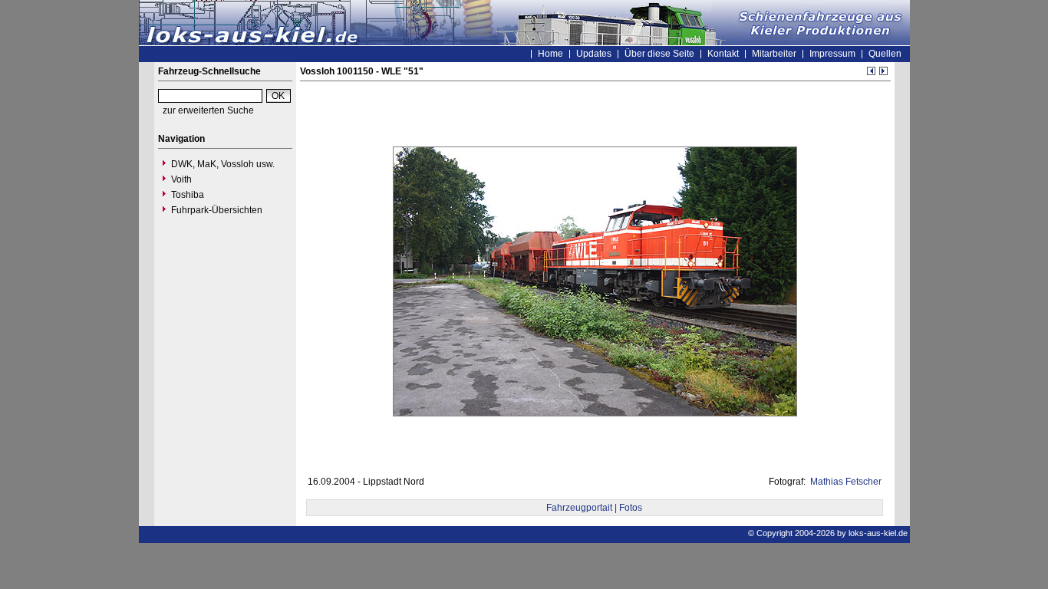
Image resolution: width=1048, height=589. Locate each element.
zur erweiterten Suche (208, 110)
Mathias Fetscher (845, 481)
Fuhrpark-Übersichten (216, 210)
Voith (181, 179)
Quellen (884, 53)
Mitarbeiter (774, 53)
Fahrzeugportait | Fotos (594, 507)
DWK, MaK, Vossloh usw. (223, 164)
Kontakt (723, 53)
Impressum (832, 53)
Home (550, 53)
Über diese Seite (659, 53)
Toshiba (187, 194)
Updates (593, 53)
